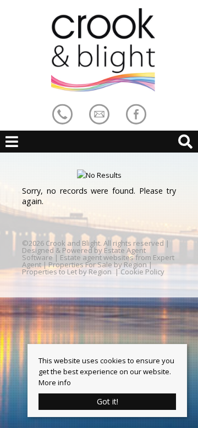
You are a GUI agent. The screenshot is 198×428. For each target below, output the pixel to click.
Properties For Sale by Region (97, 264)
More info (54, 382)
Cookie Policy (142, 272)
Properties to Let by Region (67, 272)
